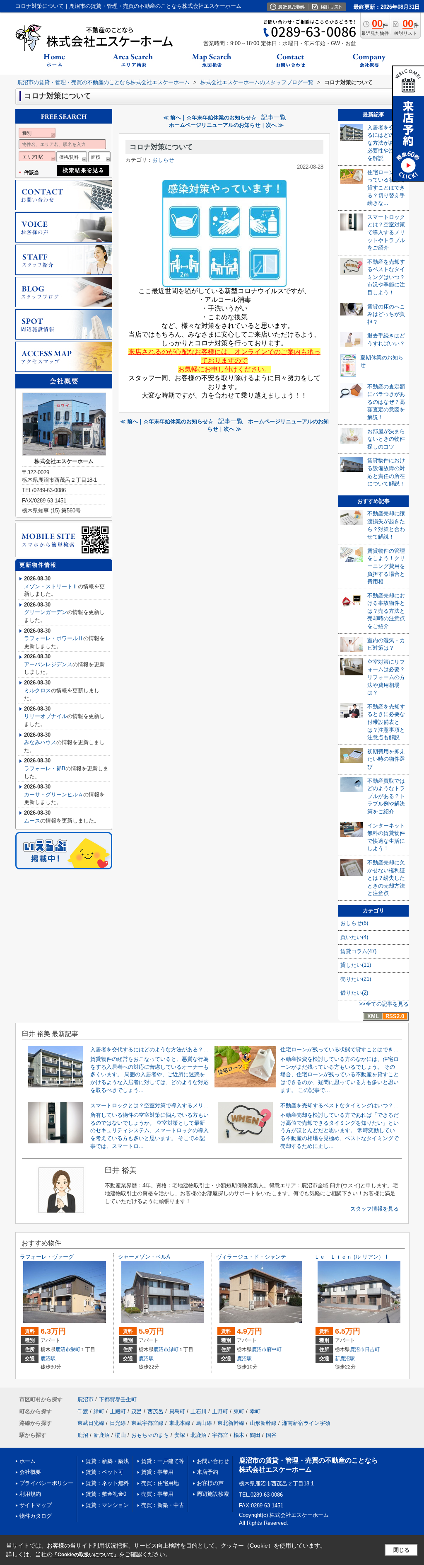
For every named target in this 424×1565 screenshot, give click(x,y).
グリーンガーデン (45, 612)
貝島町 (177, 1411)
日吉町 (372, 1349)
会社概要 (30, 1472)
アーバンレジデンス (48, 664)
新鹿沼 (102, 1435)
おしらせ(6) (354, 923)
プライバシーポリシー (46, 1483)
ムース (32, 821)
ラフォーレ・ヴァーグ (47, 1257)
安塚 (179, 1435)
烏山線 (204, 1423)
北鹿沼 (198, 1435)
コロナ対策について (161, 147)
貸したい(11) (355, 965)
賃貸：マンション (107, 1505)
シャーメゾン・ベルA (144, 1257)
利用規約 (30, 1494)
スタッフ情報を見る (374, 1209)
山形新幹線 (263, 1423)
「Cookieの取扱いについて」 (86, 1555)
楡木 (239, 1435)
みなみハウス (40, 742)
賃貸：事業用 (157, 1472)
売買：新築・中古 (162, 1505)
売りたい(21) (355, 979)
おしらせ (163, 160)
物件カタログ (35, 1516)
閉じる (401, 1550)
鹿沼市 (62, 1349)
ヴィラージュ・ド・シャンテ (251, 1257)
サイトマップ (35, 1505)
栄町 (75, 1349)
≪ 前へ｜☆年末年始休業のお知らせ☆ (209, 117)
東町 (239, 1411)
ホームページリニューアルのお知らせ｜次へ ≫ (226, 125)
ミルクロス (37, 690)
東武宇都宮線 (147, 1423)
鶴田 (255, 1435)
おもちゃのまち (150, 1435)
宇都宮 (220, 1435)
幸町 (255, 1411)
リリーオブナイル (45, 716)
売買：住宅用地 (160, 1483)
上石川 (198, 1411)
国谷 (271, 1435)
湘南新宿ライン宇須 (306, 1423)
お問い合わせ (213, 1461)
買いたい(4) (354, 937)
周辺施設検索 (213, 1494)
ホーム (27, 1461)
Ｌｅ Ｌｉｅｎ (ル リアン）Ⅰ (351, 1257)
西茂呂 (155, 1411)
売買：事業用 (157, 1494)
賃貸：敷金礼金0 (106, 1494)
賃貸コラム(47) (358, 951)
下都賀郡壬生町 (118, 1399)
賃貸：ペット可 (104, 1472)
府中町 (274, 1349)
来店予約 (207, 1472)
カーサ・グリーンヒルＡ (53, 794)
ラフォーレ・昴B (44, 768)
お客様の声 (210, 1483)
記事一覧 (273, 117)
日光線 (118, 1423)
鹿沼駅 (48, 1358)
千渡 (82, 1411)
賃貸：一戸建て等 (162, 1461)
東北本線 (179, 1423)
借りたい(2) (354, 993)
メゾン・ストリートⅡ (51, 586)
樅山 (120, 1435)
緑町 (173, 1349)
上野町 (220, 1411)
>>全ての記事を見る (384, 1004)
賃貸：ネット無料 (107, 1483)
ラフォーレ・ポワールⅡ (53, 638)
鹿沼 (82, 1435)
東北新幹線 (230, 1423)
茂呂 (136, 1411)
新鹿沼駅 (345, 1358)
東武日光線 (90, 1423)
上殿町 (118, 1411)
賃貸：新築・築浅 (107, 1461)
